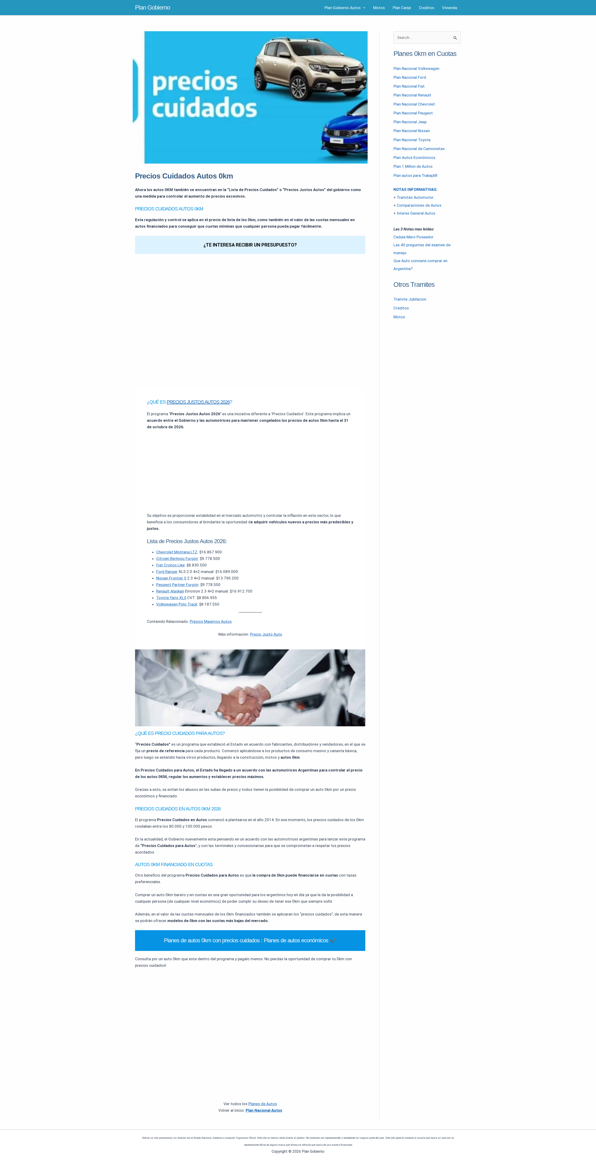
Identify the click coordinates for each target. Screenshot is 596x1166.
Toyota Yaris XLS (171, 597)
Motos (379, 7)
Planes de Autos (262, 1103)
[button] (363, 8)
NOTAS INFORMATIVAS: (415, 189)
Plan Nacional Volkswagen (416, 68)
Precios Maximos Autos (211, 621)
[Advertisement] (250, 469)
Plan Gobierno (152, 7)
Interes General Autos (416, 213)
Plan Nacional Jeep (410, 122)
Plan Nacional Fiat (409, 86)
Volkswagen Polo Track (176, 604)
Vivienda (449, 7)
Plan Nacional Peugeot (413, 113)
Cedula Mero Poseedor (413, 237)
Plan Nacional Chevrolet (414, 104)
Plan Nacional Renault (412, 95)
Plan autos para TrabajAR (415, 175)
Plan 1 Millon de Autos (413, 166)
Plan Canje (402, 7)
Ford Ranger (167, 571)
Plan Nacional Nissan (411, 130)
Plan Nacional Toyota (411, 139)
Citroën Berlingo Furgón (177, 558)
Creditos (426, 7)
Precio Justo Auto (266, 634)
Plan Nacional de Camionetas (419, 148)
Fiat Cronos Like (170, 565)
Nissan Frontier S (171, 578)
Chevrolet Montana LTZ (176, 552)
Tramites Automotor (415, 197)
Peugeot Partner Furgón (177, 584)
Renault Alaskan (170, 591)
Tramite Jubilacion (409, 299)
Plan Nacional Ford (409, 77)
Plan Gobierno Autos (343, 7)
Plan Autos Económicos (414, 157)
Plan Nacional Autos (264, 1110)
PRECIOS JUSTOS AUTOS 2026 (198, 402)
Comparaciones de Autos (419, 205)
